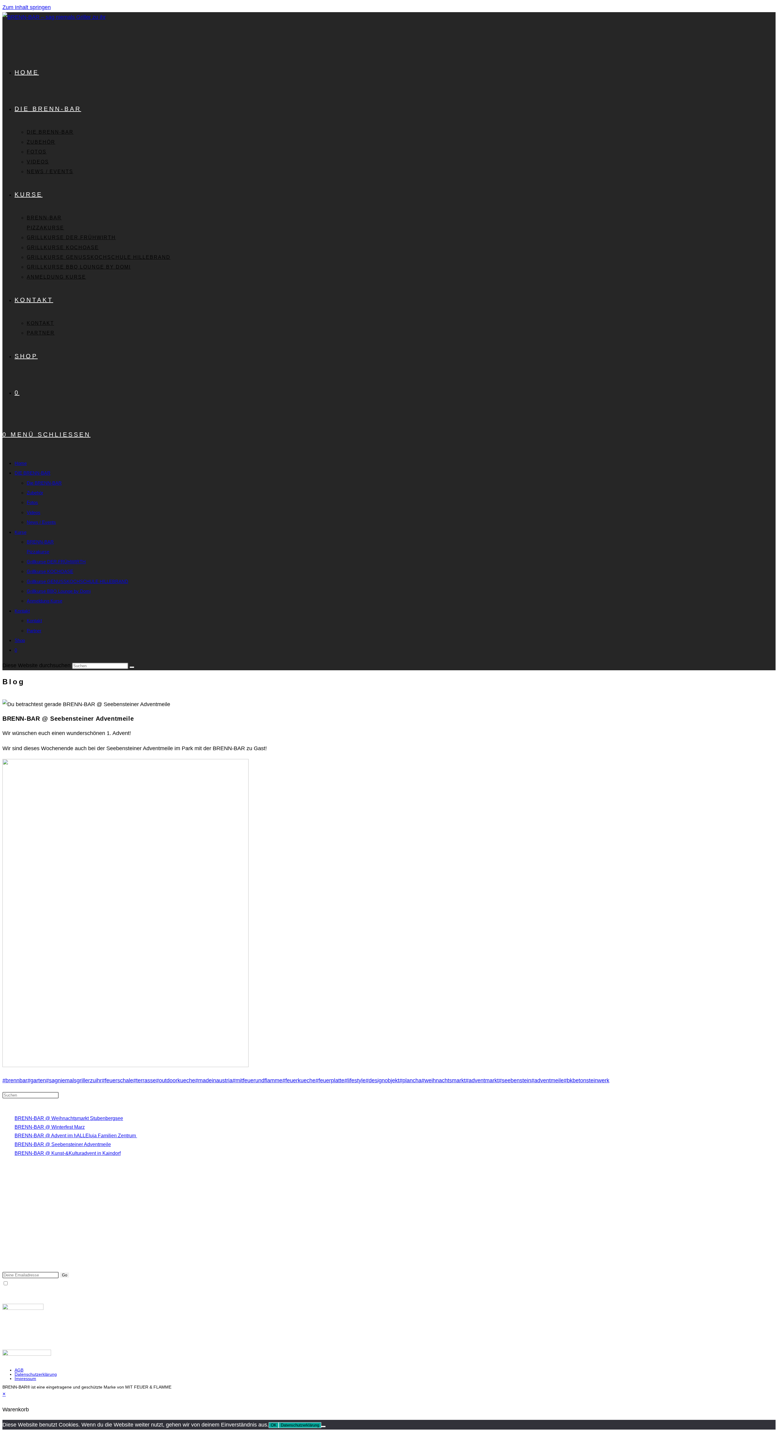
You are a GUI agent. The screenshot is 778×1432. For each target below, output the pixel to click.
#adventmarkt (482, 1080)
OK (274, 1425)
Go (64, 1275)
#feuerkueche (298, 1080)
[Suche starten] (132, 667)
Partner (34, 630)
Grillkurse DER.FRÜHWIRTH (56, 561)
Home (21, 463)
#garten (36, 1080)
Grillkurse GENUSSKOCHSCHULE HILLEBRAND (77, 581)
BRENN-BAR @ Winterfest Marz (50, 1127)
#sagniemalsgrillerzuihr (74, 1080)
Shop (20, 640)
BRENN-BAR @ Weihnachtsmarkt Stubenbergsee (69, 1118)
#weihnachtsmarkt (444, 1080)
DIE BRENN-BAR (32, 473)
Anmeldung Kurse (44, 600)
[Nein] (323, 1426)
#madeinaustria (213, 1080)
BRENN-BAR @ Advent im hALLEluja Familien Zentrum (76, 1135)
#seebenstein (515, 1080)
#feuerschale (117, 1080)
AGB (19, 1370)
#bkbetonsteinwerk (586, 1080)
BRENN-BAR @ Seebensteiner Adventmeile (63, 1144)
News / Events (41, 522)
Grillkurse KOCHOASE (50, 571)
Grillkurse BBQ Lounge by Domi (59, 591)
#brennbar (14, 1080)
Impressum (25, 1378)
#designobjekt (382, 1080)
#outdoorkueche (175, 1080)
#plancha (410, 1080)
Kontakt (22, 610)
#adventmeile (547, 1080)
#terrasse (144, 1080)
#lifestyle (355, 1080)
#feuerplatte (329, 1080)
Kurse (20, 532)
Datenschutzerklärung (36, 1374)
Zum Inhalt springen (26, 7)
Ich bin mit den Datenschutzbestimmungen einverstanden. (71, 1283)
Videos (33, 512)
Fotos (32, 502)
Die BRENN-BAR (44, 483)
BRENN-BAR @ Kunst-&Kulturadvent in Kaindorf (68, 1153)
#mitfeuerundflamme (257, 1080)
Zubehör (35, 492)
